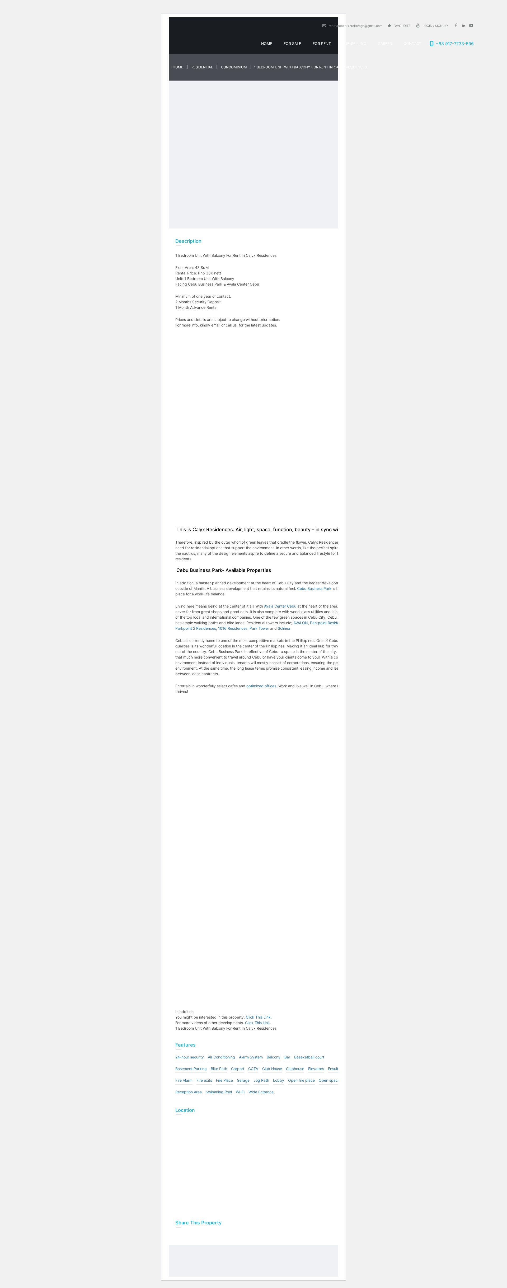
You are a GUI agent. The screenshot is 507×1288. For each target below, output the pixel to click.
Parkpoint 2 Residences (195, 628)
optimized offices (260, 686)
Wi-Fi (240, 1092)
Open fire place (301, 1080)
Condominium (234, 67)
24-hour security (189, 1057)
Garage (243, 1080)
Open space (329, 1080)
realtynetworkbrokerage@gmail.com (355, 26)
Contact (412, 43)
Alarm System (251, 1057)
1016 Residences (232, 628)
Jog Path (261, 1080)
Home (266, 43)
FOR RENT (322, 43)
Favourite (402, 26)
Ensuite (334, 1068)
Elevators (316, 1068)
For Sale (292, 43)
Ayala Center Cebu (279, 606)
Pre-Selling (354, 43)
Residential (202, 67)
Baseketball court (309, 1057)
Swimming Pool (219, 1092)
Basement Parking (191, 1068)
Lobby (278, 1080)
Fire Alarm (184, 1080)
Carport (237, 1068)
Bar (287, 1057)
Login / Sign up (435, 26)
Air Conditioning (221, 1057)
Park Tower (259, 628)
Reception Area (188, 1092)
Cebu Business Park (313, 588)
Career (385, 43)
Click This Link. (259, 1017)
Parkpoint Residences (329, 622)
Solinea (283, 628)
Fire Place (224, 1080)
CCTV (253, 1068)
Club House (272, 1068)
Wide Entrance (261, 1092)
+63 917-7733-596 (455, 43)
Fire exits (204, 1080)
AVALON (300, 622)
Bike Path (219, 1068)
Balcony (273, 1057)
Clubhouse (295, 1068)
